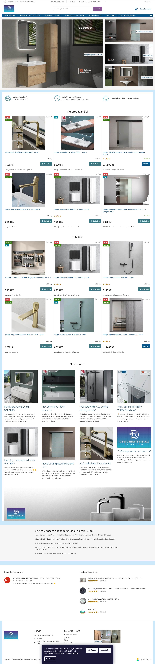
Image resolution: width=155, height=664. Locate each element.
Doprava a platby (94, 2)
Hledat (97, 9)
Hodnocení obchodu (57, 2)
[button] (9, 53)
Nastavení (50, 659)
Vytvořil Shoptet (146, 660)
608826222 (40, 638)
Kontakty (72, 2)
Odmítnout (91, 650)
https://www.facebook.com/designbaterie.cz (48, 642)
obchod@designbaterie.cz (45, 635)
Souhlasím (105, 650)
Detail (145, 164)
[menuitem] (9, 15)
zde (76, 653)
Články (81, 2)
